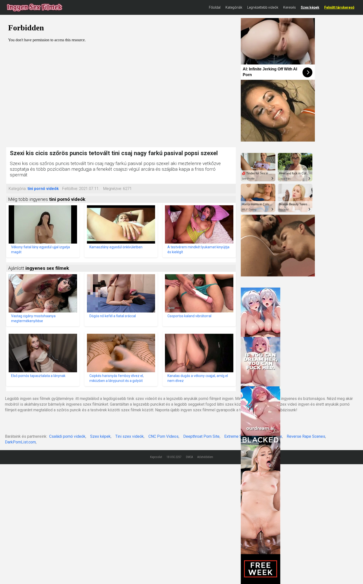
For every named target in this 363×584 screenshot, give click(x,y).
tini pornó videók (43, 188)
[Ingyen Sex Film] (34, 7)
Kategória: (17, 188)
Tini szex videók (129, 436)
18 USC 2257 (174, 457)
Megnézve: (112, 188)
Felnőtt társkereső (339, 7)
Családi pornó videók (67, 436)
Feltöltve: (70, 188)
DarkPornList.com (20, 442)
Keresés (289, 7)
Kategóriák (233, 7)
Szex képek (310, 7)
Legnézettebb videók (262, 7)
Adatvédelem (205, 457)
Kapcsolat (156, 457)
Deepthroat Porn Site (201, 436)
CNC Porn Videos (163, 436)
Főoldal (215, 7)
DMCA (189, 457)
